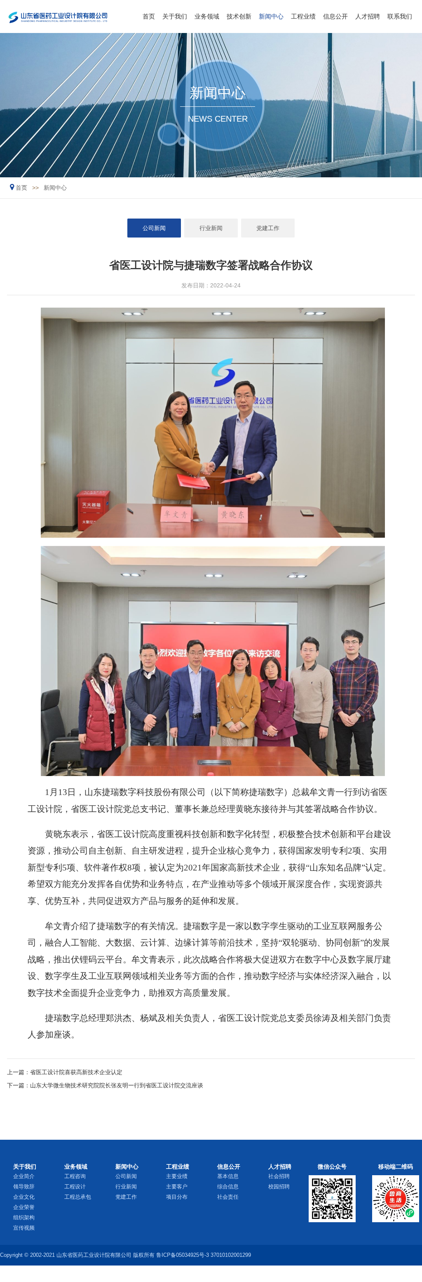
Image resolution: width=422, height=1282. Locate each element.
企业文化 (24, 1197)
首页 (149, 16)
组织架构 (24, 1217)
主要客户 (177, 1186)
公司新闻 (154, 228)
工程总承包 (77, 1197)
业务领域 (207, 16)
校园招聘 (279, 1186)
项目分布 (177, 1197)
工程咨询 (75, 1176)
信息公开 (335, 16)
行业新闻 (211, 228)
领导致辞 (24, 1186)
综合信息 (228, 1186)
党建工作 (267, 228)
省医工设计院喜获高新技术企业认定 (76, 1072)
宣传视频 (24, 1228)
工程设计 (75, 1186)
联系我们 (399, 16)
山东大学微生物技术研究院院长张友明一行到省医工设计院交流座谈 (116, 1085)
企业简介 (24, 1176)
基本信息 (228, 1176)
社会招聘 (279, 1176)
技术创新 (239, 16)
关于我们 (174, 16)
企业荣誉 (24, 1207)
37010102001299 (231, 1255)
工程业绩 (303, 16)
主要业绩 (177, 1176)
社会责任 (228, 1197)
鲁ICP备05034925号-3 (182, 1255)
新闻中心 (271, 16)
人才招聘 (367, 16)
